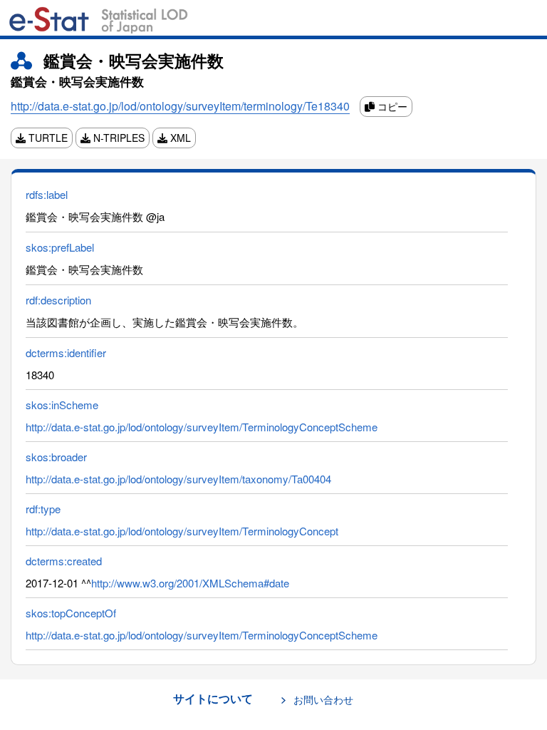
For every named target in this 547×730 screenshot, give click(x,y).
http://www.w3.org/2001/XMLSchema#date (190, 582)
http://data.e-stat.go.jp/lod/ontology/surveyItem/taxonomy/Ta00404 (178, 478)
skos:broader (56, 456)
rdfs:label (47, 194)
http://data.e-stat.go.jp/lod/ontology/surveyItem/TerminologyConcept (182, 530)
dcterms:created (64, 560)
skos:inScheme (62, 404)
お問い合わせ (323, 699)
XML (179, 137)
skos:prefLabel (60, 247)
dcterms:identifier (66, 352)
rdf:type (43, 508)
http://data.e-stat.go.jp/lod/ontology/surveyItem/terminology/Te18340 (180, 106)
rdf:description (58, 299)
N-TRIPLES (117, 137)
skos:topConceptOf (71, 612)
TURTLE (47, 137)
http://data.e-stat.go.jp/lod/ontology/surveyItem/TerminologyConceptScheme (201, 426)
